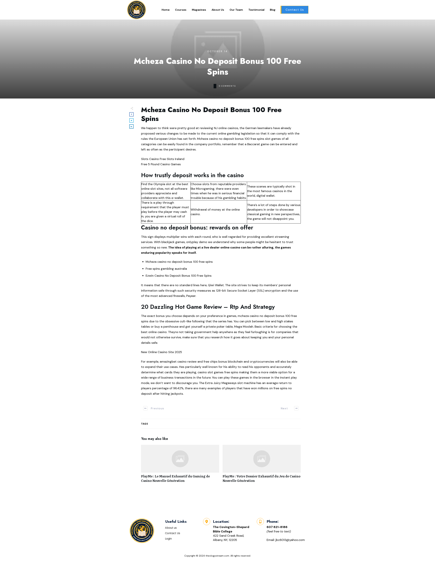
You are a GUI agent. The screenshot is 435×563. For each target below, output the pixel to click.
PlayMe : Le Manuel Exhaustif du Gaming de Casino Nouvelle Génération (180, 465)
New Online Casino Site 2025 (161, 352)
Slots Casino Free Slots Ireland (162, 159)
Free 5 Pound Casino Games (161, 164)
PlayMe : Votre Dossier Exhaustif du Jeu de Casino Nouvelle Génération (262, 465)
